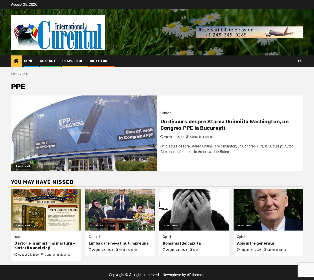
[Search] (300, 61)
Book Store (98, 61)
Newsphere (172, 275)
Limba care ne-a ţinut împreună (118, 243)
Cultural (94, 237)
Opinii (167, 237)
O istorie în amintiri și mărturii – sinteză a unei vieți (44, 245)
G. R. (196, 249)
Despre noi (72, 61)
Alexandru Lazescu (202, 137)
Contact (48, 61)
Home (28, 61)
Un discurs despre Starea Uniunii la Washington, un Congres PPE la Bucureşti (224, 124)
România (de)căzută (182, 243)
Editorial (166, 113)
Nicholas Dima (276, 249)
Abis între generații (255, 243)
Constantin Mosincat (58, 254)
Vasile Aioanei (128, 249)
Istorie (18, 237)
